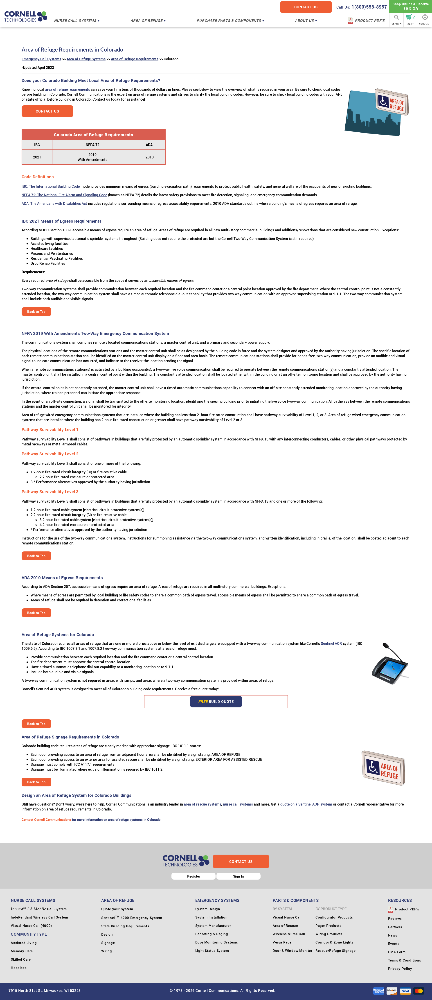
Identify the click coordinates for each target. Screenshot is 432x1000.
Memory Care (22, 951)
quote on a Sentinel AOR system (306, 804)
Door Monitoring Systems (216, 942)
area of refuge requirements (67, 89)
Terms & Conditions (404, 960)
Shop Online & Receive (411, 6)
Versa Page (282, 942)
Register (193, 876)
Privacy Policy (400, 968)
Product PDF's (370, 20)
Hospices (19, 967)
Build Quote (216, 701)
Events (394, 943)
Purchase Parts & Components (229, 20)
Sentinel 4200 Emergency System (131, 917)
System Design (207, 909)
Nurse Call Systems (75, 20)
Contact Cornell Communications (46, 819)
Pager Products (328, 925)
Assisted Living (24, 942)
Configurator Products (334, 917)
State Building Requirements (125, 926)
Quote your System (117, 909)
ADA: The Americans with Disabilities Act (54, 203)
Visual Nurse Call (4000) (31, 925)
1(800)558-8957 (361, 7)
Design (107, 934)
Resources (400, 900)
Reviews (395, 918)
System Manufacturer (213, 925)
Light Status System (212, 950)
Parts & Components (296, 900)
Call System (39, 909)
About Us (305, 20)
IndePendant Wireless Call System (39, 917)
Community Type (29, 934)
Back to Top (36, 311)
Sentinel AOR (331, 643)
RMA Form (397, 952)
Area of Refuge (147, 20)
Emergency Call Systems (41, 58)
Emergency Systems (217, 900)
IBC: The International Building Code (51, 186)
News (392, 935)
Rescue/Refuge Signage (335, 950)
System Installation (211, 917)
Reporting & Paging (211, 934)
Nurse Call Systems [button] (33, 900)
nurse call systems (238, 804)
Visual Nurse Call (287, 917)
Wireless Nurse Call (289, 934)
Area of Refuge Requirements (134, 58)
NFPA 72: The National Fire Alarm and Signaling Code (64, 194)
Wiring (106, 951)
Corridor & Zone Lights (334, 942)
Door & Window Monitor (293, 950)
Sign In (238, 876)
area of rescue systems (202, 804)
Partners (395, 927)
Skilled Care (21, 959)
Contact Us (306, 7)
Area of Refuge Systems (86, 58)
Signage (108, 942)
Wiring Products (328, 934)
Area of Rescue (285, 925)
